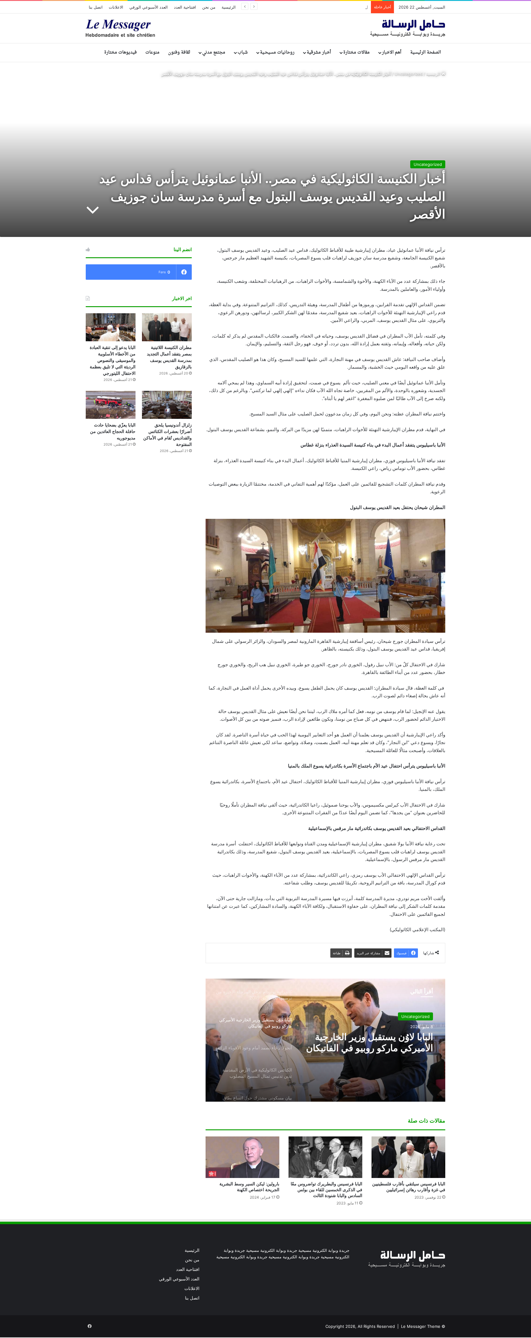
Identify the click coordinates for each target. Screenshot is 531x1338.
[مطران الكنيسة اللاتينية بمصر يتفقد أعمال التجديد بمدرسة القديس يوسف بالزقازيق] (167, 327)
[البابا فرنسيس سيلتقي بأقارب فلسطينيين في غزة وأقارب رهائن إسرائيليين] (408, 1157)
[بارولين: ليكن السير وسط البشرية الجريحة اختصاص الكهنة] (242, 1157)
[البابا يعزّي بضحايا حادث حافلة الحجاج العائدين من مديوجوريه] (111, 405)
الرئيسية (229, 7)
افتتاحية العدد (185, 7)
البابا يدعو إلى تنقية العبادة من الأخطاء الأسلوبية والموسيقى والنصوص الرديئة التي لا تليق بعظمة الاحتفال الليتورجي (113, 360)
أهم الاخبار (391, 52)
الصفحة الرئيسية (425, 52)
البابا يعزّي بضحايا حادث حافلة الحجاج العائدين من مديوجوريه (318, 7)
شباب (243, 52)
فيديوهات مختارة (120, 52)
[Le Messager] (265, 28)
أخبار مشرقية (319, 52)
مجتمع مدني (213, 52)
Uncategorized (409, 73)
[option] (325, 1040)
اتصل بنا (96, 7)
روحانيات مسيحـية (277, 52)
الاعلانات (116, 7)
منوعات (152, 52)
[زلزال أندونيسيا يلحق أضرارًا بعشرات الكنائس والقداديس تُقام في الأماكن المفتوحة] (167, 405)
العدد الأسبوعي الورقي (148, 7)
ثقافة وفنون (179, 52)
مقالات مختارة (356, 52)
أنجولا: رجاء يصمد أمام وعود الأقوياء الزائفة (380, 1043)
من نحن (208, 7)
